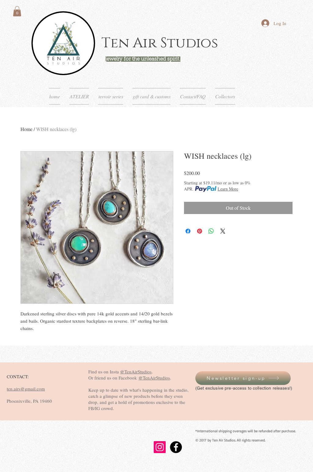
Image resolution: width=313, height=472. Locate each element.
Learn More (228, 189)
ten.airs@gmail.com (26, 389)
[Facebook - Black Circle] (176, 447)
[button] (17, 11)
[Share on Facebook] (188, 231)
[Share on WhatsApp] (211, 231)
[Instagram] (160, 447)
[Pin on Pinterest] (199, 231)
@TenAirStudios (136, 372)
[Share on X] (222, 231)
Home (26, 129)
